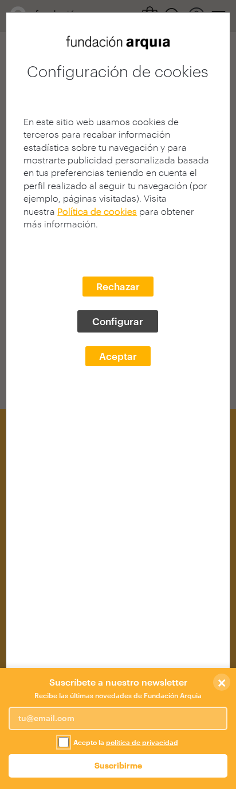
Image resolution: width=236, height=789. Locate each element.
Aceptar (118, 356)
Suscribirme (118, 765)
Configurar (117, 321)
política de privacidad (142, 742)
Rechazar (118, 286)
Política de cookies (97, 211)
